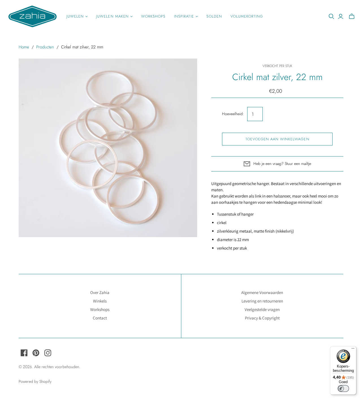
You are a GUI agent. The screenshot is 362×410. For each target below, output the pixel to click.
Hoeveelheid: (233, 114)
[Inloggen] (341, 16)
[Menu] (353, 349)
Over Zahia (99, 292)
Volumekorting (246, 16)
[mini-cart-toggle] (351, 16)
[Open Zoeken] (331, 16)
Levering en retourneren (262, 301)
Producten (45, 47)
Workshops (153, 16)
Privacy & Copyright (262, 318)
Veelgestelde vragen (262, 309)
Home (24, 47)
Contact (100, 318)
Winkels (100, 301)
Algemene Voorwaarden (262, 292)
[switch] (343, 388)
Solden (214, 16)
